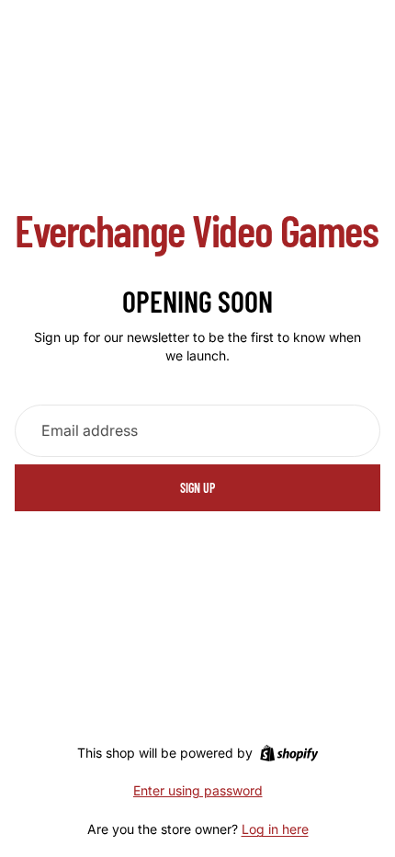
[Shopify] (289, 753)
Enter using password (198, 790)
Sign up (197, 488)
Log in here (275, 829)
